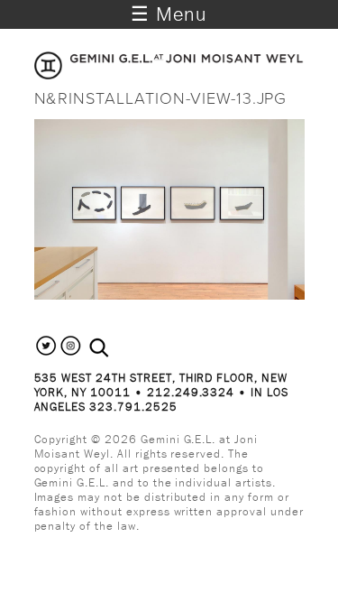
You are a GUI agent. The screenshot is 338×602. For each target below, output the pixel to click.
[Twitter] (46, 353)
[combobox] (118, 348)
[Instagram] (70, 353)
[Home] (169, 74)
